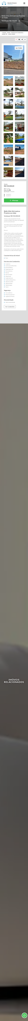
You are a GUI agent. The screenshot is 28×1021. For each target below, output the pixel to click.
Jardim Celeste (11, 34)
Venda (8, 32)
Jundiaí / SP (4, 34)
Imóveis (4, 32)
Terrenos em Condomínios (17, 32)
